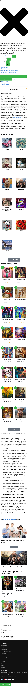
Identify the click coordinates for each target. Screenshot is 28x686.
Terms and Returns (5, 84)
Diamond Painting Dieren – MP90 (20, 280)
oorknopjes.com (4, 653)
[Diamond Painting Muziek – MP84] (7, 332)
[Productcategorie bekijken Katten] (21, 163)
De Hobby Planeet (5, 655)
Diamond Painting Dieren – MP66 (7, 420)
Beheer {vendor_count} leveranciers (9, 70)
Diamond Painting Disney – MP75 (7, 380)
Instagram (3, 667)
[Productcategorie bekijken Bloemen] (21, 225)
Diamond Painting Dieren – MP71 (7, 400)
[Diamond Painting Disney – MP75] (7, 372)
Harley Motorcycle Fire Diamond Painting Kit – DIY (7, 593)
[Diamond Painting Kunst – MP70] (20, 392)
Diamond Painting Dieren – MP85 (20, 320)
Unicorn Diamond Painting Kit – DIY (20, 589)
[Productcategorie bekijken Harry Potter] (21, 183)
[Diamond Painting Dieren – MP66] (7, 412)
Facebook (3, 663)
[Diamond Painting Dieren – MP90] (20, 272)
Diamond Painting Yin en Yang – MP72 (20, 380)
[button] (14, 22)
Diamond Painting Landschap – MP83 (20, 340)
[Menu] (3, 89)
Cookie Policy (4, 81)
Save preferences (5, 79)
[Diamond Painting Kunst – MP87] (20, 292)
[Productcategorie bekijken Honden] (6, 183)
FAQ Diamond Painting (6, 651)
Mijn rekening (4, 645)
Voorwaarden (4, 649)
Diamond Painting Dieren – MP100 (7, 280)
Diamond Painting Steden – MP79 (7, 360)
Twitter (2, 665)
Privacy (3, 83)
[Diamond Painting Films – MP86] (7, 312)
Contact (2, 647)
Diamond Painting (14, 89)
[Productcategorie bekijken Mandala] (21, 143)
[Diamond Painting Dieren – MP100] (7, 272)
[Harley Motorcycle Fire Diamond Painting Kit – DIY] (7, 583)
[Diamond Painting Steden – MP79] (7, 352)
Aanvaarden (4, 76)
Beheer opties (4, 67)
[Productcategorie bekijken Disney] (6, 225)
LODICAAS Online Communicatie (18, 676)
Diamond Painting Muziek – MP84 (7, 340)
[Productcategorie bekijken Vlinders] (6, 143)
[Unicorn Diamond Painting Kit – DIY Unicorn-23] (20, 606)
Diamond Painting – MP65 (20, 420)
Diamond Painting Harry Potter (14, 567)
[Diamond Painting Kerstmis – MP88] (7, 292)
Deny (12, 76)
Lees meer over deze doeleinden (8, 72)
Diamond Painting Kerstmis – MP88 (7, 300)
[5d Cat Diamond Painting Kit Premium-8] (7, 606)
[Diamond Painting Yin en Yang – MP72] (20, 372)
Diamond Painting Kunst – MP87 (20, 300)
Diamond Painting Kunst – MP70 (20, 400)
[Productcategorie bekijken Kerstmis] (6, 163)
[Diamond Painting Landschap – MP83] (20, 332)
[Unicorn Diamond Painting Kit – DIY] (20, 581)
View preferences (21, 76)
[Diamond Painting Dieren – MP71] (7, 392)
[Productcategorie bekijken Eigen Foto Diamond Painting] (6, 203)
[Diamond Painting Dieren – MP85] (20, 312)
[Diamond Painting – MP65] (20, 412)
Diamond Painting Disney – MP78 (20, 360)
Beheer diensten (5, 68)
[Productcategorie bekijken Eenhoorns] (21, 203)
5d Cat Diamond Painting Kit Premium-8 (7, 613)
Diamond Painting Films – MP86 (7, 320)
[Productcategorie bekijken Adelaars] (6, 245)
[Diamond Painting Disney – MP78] (20, 352)
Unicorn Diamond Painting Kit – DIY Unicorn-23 (20, 614)
